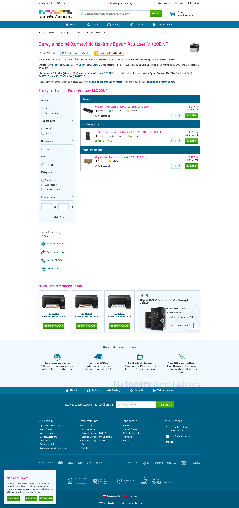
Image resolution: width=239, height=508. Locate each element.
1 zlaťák (133, 110)
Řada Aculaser (80, 32)
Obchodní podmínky (131, 433)
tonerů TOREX (105, 73)
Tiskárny (115, 24)
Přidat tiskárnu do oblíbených (77, 53)
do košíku (191, 115)
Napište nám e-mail (56, 252)
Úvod (43, 32)
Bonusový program (48, 436)
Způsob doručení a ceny (50, 425)
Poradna (85, 448)
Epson (68, 32)
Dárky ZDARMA (88, 429)
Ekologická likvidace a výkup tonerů (97, 436)
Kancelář (138, 24)
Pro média (127, 436)
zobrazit (54, 326)
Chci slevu (165, 405)
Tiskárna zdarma (165, 24)
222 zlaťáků (135, 135)
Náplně (73, 24)
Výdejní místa (46, 429)
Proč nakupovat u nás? (92, 425)
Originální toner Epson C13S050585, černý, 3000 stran (122, 107)
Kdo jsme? (127, 425)
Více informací (34, 492)
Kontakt (126, 440)
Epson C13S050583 (53, 76)
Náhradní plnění (47, 444)
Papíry (94, 24)
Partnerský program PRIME (93, 440)
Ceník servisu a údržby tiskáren (53, 448)
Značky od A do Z (47, 433)
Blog (83, 444)
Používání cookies (130, 429)
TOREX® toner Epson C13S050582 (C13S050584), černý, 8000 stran (129, 132)
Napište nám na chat (56, 243)
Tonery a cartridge (55, 32)
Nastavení (30, 498)
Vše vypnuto (46, 498)
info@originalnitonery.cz (182, 436)
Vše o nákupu (53, 268)
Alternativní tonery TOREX (94, 433)
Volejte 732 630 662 (56, 260)
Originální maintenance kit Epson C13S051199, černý (121, 157)
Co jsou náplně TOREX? (180, 325)
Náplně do (53, 315)
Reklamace (45, 440)
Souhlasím (13, 498)
